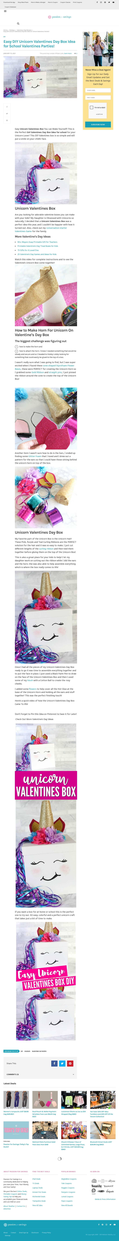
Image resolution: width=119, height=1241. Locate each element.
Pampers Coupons (68, 1192)
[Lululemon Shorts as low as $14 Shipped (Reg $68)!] (74, 1100)
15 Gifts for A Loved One (28, 250)
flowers (32, 688)
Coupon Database (10, 7)
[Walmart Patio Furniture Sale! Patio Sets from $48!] (45, 1130)
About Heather (9, 1206)
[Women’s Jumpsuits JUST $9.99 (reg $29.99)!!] (16, 1100)
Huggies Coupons (67, 1188)
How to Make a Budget (38, 2)
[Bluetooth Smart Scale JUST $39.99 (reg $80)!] (103, 1130)
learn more (68, 53)
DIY (4, 36)
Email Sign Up (23, 1233)
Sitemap (7, 1235)
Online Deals (22, 1191)
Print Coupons (77, 2)
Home (5, 30)
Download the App (9, 2)
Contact (13, 1233)
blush (30, 680)
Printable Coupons (10, 1194)
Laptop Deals (37, 1188)
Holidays (12, 30)
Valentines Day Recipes (24, 30)
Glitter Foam (34, 456)
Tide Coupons (66, 1183)
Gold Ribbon (38, 372)
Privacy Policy (46, 1233)
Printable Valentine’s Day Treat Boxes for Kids (38, 246)
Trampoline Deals (39, 1201)
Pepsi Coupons (67, 1201)
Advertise (7, 1209)
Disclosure (35, 1233)
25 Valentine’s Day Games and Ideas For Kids (37, 254)
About (5, 1233)
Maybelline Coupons (68, 1179)
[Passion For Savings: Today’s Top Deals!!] (16, 1130)
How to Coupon (53, 2)
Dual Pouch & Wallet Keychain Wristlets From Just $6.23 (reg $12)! (44, 1114)
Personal (6, 1141)
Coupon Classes (65, 2)
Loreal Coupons (67, 1196)
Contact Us (21, 1206)
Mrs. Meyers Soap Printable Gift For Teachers (37, 242)
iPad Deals (36, 1179)
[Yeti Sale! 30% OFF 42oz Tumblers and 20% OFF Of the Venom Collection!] (103, 1100)
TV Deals (35, 1183)
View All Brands (67, 1205)
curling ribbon (46, 548)
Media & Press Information (105, 1199)
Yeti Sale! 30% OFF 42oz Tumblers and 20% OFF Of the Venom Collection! (101, 1114)
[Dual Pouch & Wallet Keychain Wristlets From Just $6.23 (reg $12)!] (45, 1100)
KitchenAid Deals (38, 1196)
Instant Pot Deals (39, 1192)
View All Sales (37, 1205)
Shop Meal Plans (23, 2)
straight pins (55, 372)
